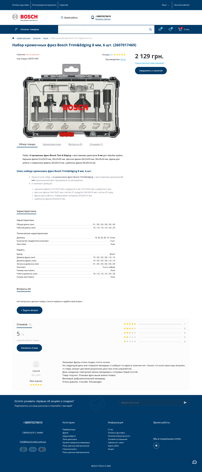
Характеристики (52, 144)
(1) (111, 54)
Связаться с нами (32, 432)
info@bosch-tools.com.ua (33, 441)
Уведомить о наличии (151, 70)
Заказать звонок (103, 19)
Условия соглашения (117, 439)
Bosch (123, 59)
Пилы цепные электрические (76, 445)
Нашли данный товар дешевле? (149, 63)
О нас (110, 429)
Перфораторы (69, 429)
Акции (111, 449)
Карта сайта (113, 445)
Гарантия (63, 5)
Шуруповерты (69, 436)
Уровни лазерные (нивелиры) (76, 442)
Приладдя (37, 38)
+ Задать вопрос (29, 310)
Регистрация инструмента (44, 5)
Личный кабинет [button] (182, 5)
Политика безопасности (119, 436)
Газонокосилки (70, 449)
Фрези (45, 38)
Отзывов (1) (96, 144)
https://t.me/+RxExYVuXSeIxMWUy (156, 446)
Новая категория (23, 38)
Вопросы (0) (75, 144)
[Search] (150, 29)
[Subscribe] (185, 402)
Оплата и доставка (20, 5)
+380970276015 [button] (32, 422)
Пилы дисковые (70, 439)
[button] (104, 16)
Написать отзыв (29, 347)
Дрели (65, 432)
